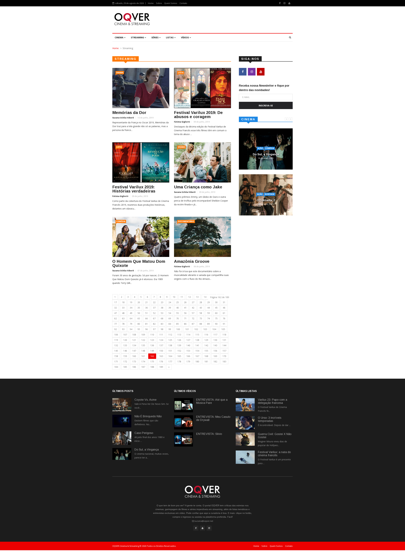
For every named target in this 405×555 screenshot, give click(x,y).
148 (143, 350)
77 (115, 323)
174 (143, 361)
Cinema (119, 37)
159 (125, 356)
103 (205, 329)
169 (215, 356)
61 (224, 313)
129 (206, 339)
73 (200, 318)
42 (193, 307)
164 (170, 356)
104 (214, 329)
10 (174, 296)
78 (123, 323)
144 (224, 345)
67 (154, 318)
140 (188, 345)
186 (134, 366)
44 (208, 307)
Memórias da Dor (129, 112)
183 (224, 361)
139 (179, 345)
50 (138, 313)
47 (115, 313)
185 (125, 366)
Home (151, 3)
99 (169, 329)
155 (206, 350)
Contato (183, 3)
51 (146, 313)
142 (206, 345)
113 (179, 334)
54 (169, 313)
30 (216, 302)
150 (161, 350)
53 (162, 313)
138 (170, 345)
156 (215, 350)
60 (216, 313)
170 (224, 356)
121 (134, 339)
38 (162, 307)
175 (152, 361)
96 (146, 329)
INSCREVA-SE (266, 105)
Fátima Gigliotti (182, 121)
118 (224, 334)
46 (224, 307)
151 (170, 350)
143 (215, 345)
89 (208, 323)
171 (116, 361)
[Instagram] (285, 3)
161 (143, 356)
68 (162, 318)
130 (215, 339)
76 (224, 318)
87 (193, 323)
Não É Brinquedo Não (148, 416)
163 (161, 356)
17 (115, 302)
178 (179, 361)
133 (125, 345)
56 (185, 313)
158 (116, 356)
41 (185, 307)
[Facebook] (280, 3)
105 (223, 329)
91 (224, 323)
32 (115, 307)
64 (131, 318)
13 (197, 296)
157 (224, 350)
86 (185, 323)
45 (216, 307)
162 (152, 356)
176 (161, 361)
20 (138, 302)
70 (177, 318)
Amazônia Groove (191, 261)
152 (179, 350)
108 (134, 334)
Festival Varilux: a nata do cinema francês (274, 454)
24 (169, 302)
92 (115, 329)
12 (189, 296)
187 (143, 366)
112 (170, 334)
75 (216, 318)
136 (152, 345)
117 (215, 334)
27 (193, 302)
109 (143, 334)
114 (188, 334)
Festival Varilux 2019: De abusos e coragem (198, 114)
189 (161, 366)
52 (154, 313)
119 (116, 339)
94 (131, 329)
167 (197, 356)
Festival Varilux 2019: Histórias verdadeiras (133, 189)
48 (123, 313)
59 (208, 313)
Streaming (138, 37)
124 (161, 339)
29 (208, 302)
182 (215, 361)
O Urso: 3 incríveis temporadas (269, 419)
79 (131, 323)
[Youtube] (289, 3)
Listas (170, 37)
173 (134, 361)
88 (200, 323)
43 (200, 307)
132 (116, 345)
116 (206, 334)
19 (131, 302)
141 (197, 345)
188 (152, 366)
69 (169, 318)
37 (154, 307)
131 (224, 339)
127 (188, 339)
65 (138, 318)
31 (224, 302)
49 (131, 313)
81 (146, 323)
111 (161, 334)
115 (197, 334)
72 (193, 318)
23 (162, 302)
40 (177, 307)
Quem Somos (170, 3)
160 (134, 356)
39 (169, 307)
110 (152, 334)
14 (205, 296)
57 (193, 313)
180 (197, 361)
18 (123, 302)
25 (177, 302)
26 (185, 302)
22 (154, 302)
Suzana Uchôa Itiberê (123, 117)
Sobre (159, 3)
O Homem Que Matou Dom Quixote (138, 263)
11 (182, 296)
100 (178, 329)
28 (200, 302)
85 (177, 323)
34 (131, 307)
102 (196, 329)
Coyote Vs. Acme (145, 399)
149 (152, 350)
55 (177, 313)
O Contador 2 (266, 200)
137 (161, 345)
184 (116, 366)
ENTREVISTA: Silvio (209, 433)
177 (170, 361)
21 (146, 302)
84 (169, 323)
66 (146, 318)
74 (208, 318)
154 (197, 350)
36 (146, 307)
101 (187, 329)
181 (206, 361)
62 (115, 318)
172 (125, 361)
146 (125, 350)
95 (138, 329)
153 (188, 350)
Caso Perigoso (143, 433)
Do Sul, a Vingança (266, 154)
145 (116, 350)
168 (206, 356)
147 (134, 350)
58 (200, 313)
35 (138, 307)
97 (154, 329)
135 (143, 345)
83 (162, 323)
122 (143, 339)
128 (197, 339)
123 (152, 339)
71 (185, 318)
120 (125, 339)
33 (123, 307)
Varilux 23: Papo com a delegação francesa (272, 401)
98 (162, 329)
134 (134, 345)
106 (116, 334)
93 (123, 329)
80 (138, 323)
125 (170, 339)
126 (179, 339)
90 (216, 323)
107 (125, 334)
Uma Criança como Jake (198, 187)
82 (154, 323)
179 (188, 361)
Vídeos (185, 37)
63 (123, 318)
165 (179, 356)
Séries (155, 37)
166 (188, 356)
